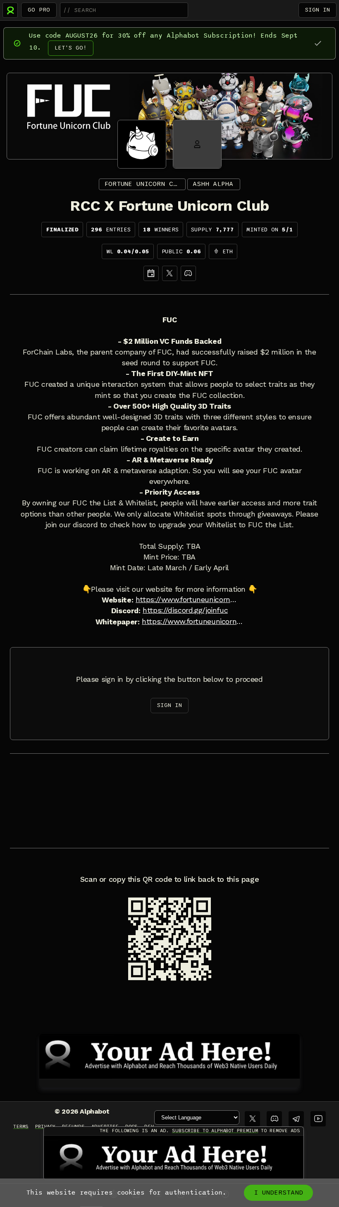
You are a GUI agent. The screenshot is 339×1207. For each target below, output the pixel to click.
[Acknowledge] (317, 43)
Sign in (317, 9)
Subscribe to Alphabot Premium (215, 1130)
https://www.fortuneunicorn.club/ (186, 599)
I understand (278, 1192)
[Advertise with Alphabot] (169, 1055)
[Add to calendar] (151, 273)
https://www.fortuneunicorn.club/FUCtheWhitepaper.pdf (193, 621)
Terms (21, 1126)
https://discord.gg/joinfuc (185, 610)
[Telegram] (296, 1118)
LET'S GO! (71, 47)
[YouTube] (318, 1118)
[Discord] (188, 273)
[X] (169, 273)
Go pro (39, 9)
